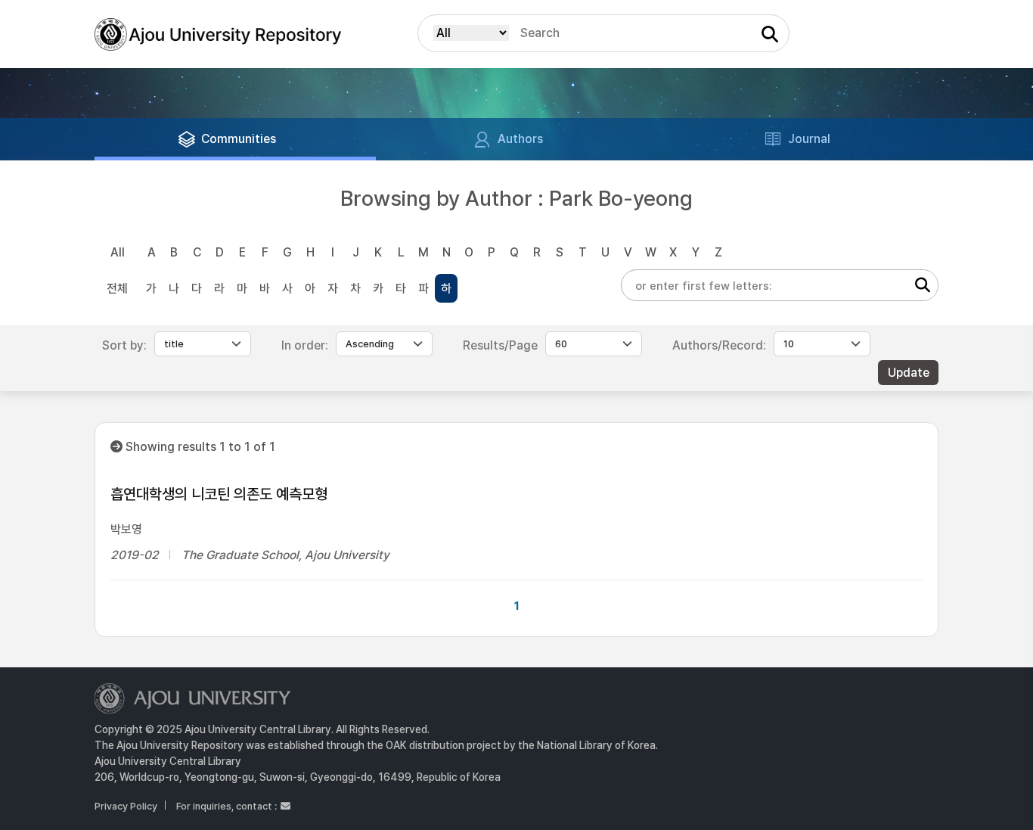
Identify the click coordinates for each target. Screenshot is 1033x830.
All (117, 252)
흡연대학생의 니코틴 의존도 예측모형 (218, 494)
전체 (117, 288)
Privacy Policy (126, 806)
